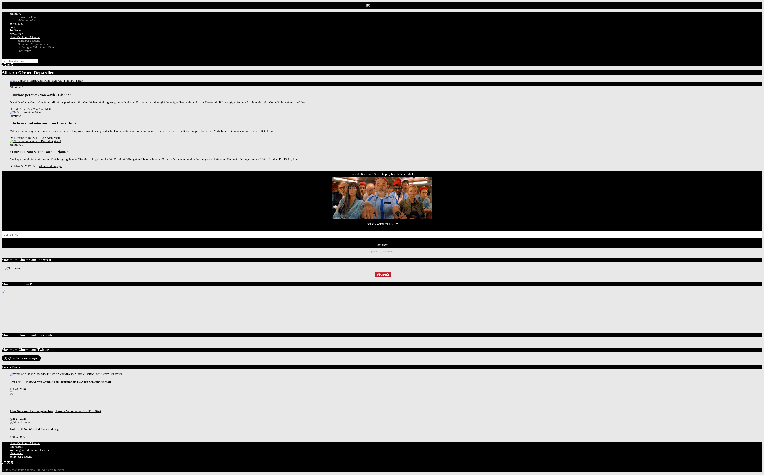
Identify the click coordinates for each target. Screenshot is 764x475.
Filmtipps (15, 13)
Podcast (14, 27)
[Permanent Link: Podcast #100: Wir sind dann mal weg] (20, 422)
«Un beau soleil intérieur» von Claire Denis (43, 123)
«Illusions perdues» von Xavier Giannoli (40, 95)
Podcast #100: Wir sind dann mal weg (34, 429)
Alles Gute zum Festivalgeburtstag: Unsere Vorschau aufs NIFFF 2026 (55, 411)
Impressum (24, 50)
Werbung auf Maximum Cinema (37, 47)
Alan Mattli (45, 109)
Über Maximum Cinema (25, 37)
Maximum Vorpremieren (33, 44)
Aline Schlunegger (50, 166)
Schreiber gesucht (29, 40)
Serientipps (16, 23)
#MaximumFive (27, 20)
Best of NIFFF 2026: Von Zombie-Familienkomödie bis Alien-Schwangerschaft (60, 381)
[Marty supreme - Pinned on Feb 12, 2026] (13, 268)
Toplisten (15, 30)
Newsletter (16, 33)
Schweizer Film (27, 17)
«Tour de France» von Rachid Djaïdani (40, 152)
